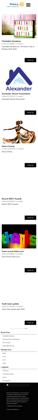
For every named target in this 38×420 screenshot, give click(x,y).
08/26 (4, 353)
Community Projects (8, 374)
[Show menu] (28, 5)
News (5, 44)
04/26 (4, 363)
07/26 (4, 356)
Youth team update (10, 303)
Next (26, 328)
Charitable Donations (11, 41)
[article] (19, 38)
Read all (30, 60)
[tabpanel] (18, 398)
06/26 (4, 360)
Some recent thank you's (13, 251)
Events (5, 149)
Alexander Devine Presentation (16, 93)
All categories (6, 380)
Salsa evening (8, 146)
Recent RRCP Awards (12, 198)
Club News (6, 370)
